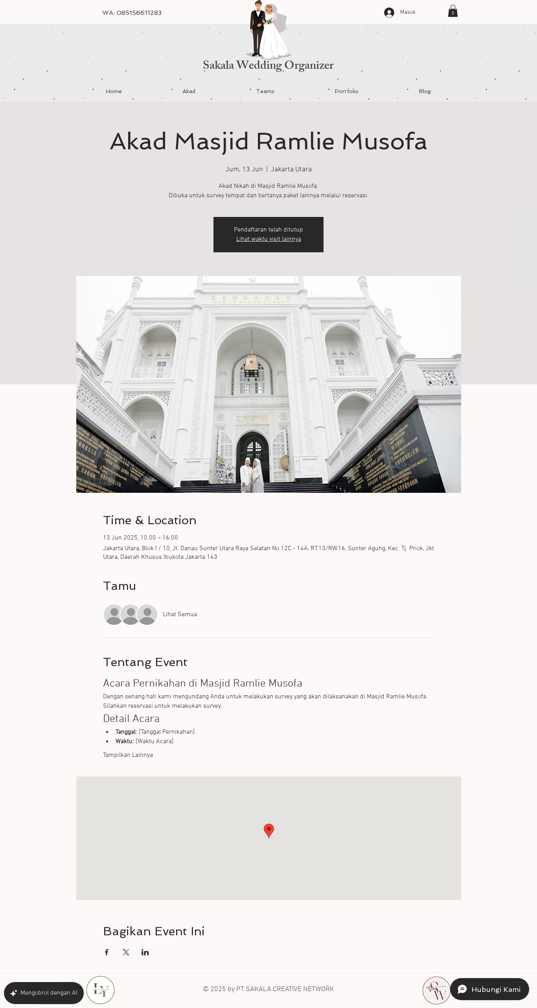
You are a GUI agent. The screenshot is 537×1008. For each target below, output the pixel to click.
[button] (453, 11)
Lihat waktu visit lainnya (268, 239)
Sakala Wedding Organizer (268, 67)
